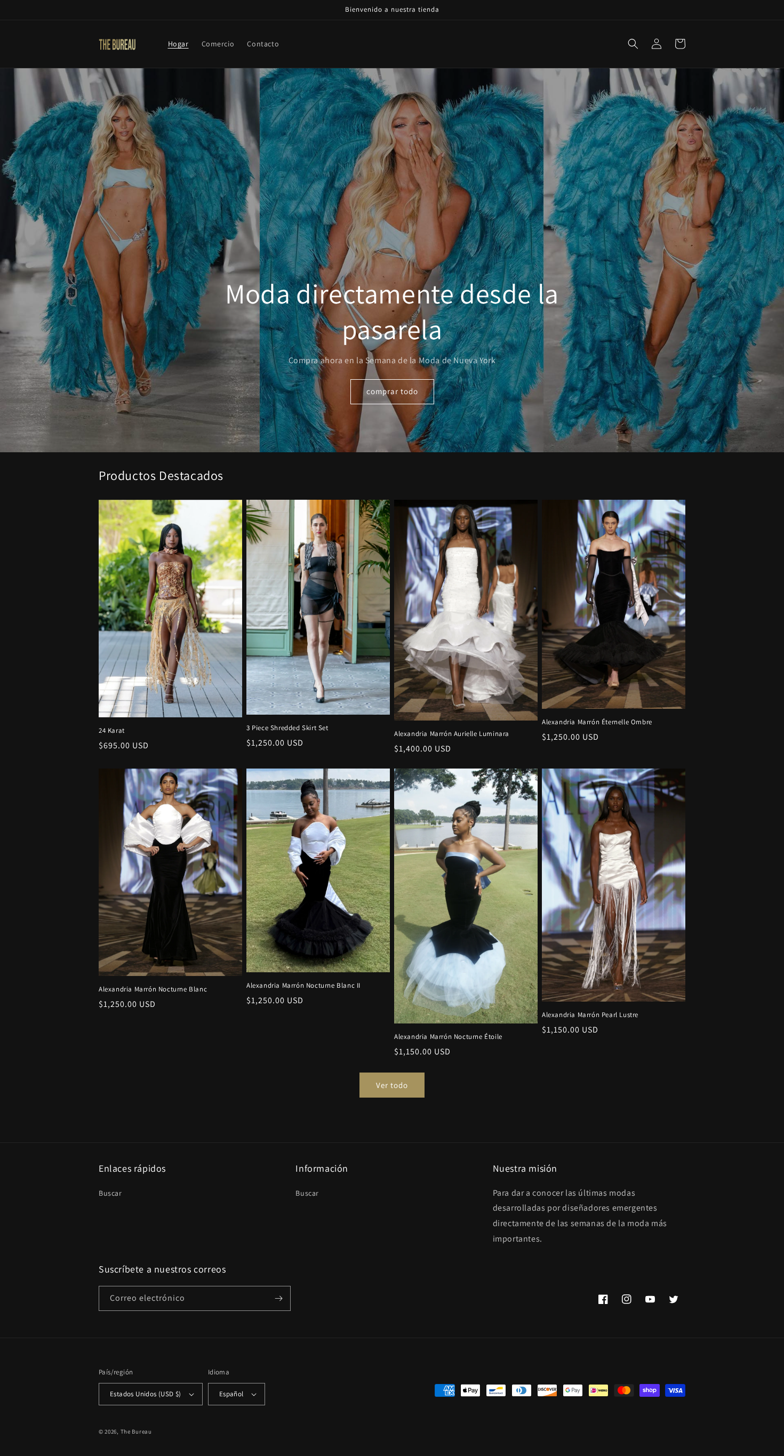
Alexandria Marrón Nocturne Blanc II (303, 985)
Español (231, 1393)
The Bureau (136, 1431)
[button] (633, 43)
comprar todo (392, 391)
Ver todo (392, 1085)
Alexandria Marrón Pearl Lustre (590, 1015)
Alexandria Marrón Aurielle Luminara (451, 734)
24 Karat (112, 730)
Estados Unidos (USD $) (145, 1393)
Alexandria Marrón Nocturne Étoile (448, 1037)
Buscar (110, 1193)
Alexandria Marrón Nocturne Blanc (153, 989)
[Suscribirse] (278, 1298)
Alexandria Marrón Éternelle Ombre (597, 722)
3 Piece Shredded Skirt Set (287, 728)
